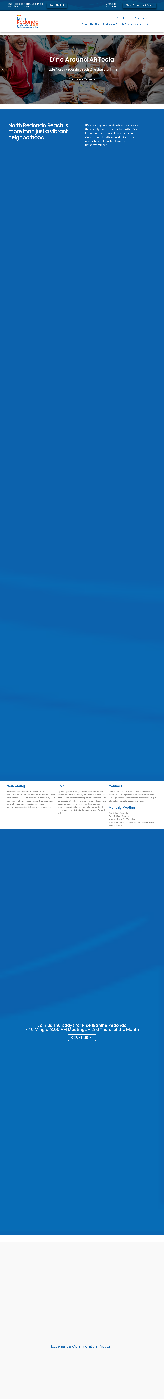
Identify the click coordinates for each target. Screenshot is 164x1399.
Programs (140, 18)
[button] (2, 69)
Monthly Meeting (122, 807)
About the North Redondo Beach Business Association (116, 24)
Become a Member (82, 79)
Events (121, 18)
